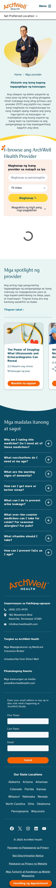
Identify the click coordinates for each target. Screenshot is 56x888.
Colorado (16, 789)
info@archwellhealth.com (23, 624)
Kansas (41, 789)
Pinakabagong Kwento (18, 671)
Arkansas (42, 782)
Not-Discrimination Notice (28, 855)
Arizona (28, 782)
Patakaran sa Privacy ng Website (28, 863)
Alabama (14, 782)
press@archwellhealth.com (19, 683)
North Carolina (15, 804)
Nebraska (29, 796)
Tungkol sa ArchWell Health (21, 639)
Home (18, 74)
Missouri (14, 796)
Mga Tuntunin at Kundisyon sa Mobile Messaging (28, 873)
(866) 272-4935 (18, 609)
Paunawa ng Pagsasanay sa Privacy (28, 847)
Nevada (42, 796)
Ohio (31, 804)
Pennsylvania (20, 811)
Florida (29, 789)
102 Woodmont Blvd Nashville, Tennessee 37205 (25, 617)
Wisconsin (38, 811)
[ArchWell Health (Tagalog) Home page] (16, 6)
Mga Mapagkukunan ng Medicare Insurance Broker (23, 649)
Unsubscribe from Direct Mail (21, 659)
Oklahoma (43, 804)
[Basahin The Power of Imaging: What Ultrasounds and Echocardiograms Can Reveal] (23, 356)
